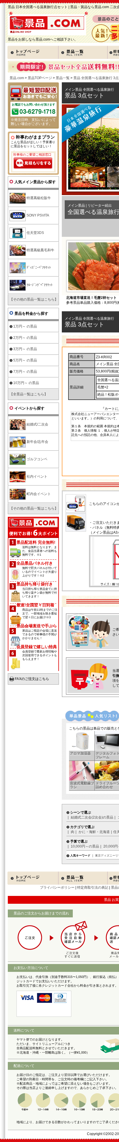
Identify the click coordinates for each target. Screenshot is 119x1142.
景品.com (17, 78)
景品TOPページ (40, 78)
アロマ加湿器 (80, 753)
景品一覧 (63, 78)
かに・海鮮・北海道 (94, 832)
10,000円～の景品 (85, 846)
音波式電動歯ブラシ (82, 785)
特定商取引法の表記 (92, 887)
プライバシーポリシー (57, 887)
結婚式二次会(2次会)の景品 (92, 817)
